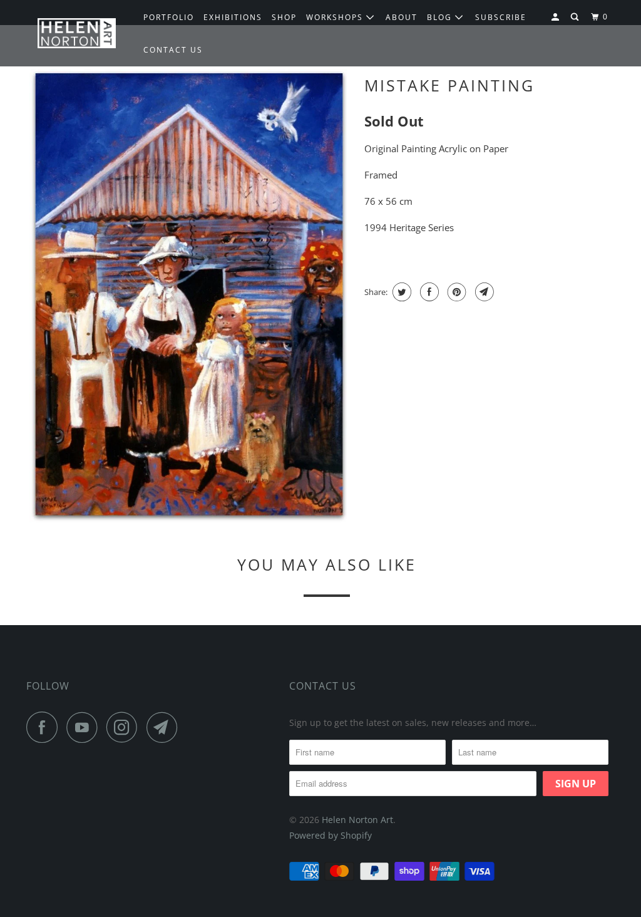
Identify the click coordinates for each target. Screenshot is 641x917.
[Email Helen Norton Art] (165, 727)
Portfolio (168, 17)
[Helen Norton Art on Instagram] (125, 727)
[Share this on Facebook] (428, 291)
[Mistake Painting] (189, 296)
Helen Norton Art (357, 820)
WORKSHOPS (336, 17)
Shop (284, 17)
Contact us (173, 49)
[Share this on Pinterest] (455, 291)
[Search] (575, 17)
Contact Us (322, 686)
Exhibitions (232, 17)
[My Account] (556, 17)
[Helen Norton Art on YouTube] (85, 727)
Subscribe (500, 17)
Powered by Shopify (330, 835)
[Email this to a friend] (483, 291)
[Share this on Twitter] (400, 291)
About (402, 17)
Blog (441, 17)
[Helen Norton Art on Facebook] (45, 727)
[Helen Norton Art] (76, 33)
